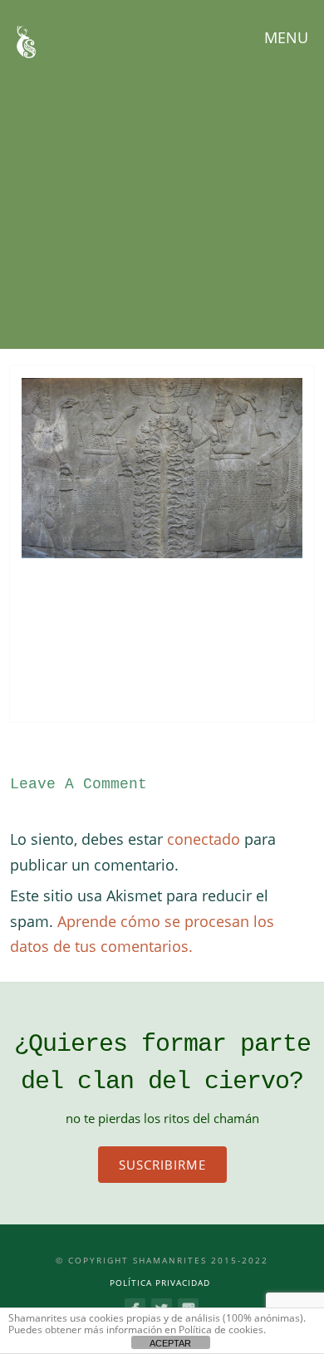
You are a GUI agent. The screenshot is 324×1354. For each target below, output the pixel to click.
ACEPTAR (170, 1343)
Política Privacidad (160, 1282)
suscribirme (162, 1164)
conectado (203, 839)
